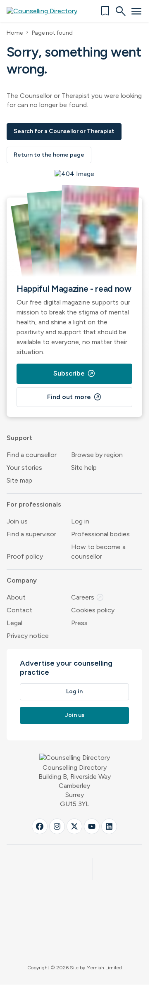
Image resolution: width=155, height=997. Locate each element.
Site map (19, 480)
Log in (80, 521)
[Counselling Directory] (47, 11)
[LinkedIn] (109, 826)
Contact (19, 610)
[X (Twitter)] (74, 826)
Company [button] (22, 580)
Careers (87, 597)
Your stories (24, 467)
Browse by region (97, 455)
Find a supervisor (31, 534)
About (16, 597)
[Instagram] (57, 826)
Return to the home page (49, 154)
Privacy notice (28, 636)
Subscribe (74, 373)
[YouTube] (91, 826)
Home (15, 32)
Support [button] (19, 438)
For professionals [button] (34, 504)
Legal (14, 623)
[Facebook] (39, 826)
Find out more (74, 397)
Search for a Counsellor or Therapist (64, 131)
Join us (17, 521)
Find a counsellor (32, 455)
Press (79, 623)
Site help (84, 467)
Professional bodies (100, 534)
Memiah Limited (104, 968)
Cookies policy (92, 610)
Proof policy (25, 556)
